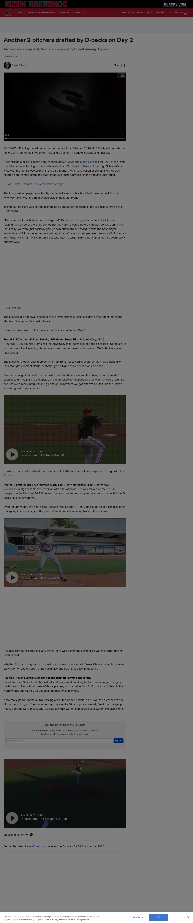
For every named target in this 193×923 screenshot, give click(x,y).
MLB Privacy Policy (55, 919)
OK (158, 917)
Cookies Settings (137, 917)
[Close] (188, 917)
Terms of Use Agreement (78, 919)
